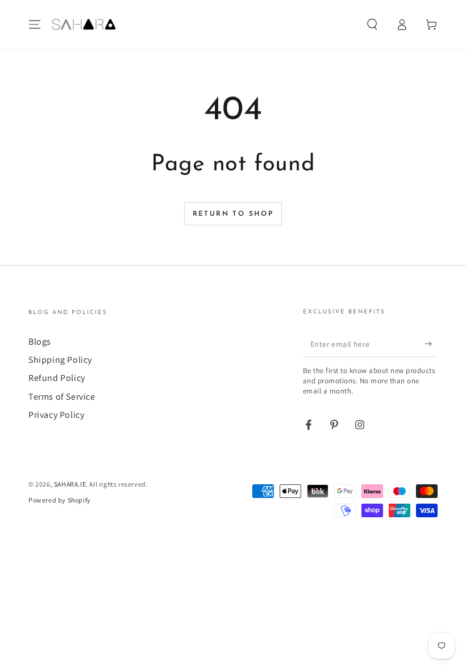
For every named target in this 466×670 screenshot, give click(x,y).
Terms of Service (61, 397)
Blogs (39, 341)
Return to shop (233, 214)
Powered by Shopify (59, 500)
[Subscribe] (431, 344)
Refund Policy (56, 378)
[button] (372, 24)
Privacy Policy (56, 415)
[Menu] (34, 24)
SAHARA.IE (70, 484)
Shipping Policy (60, 360)
